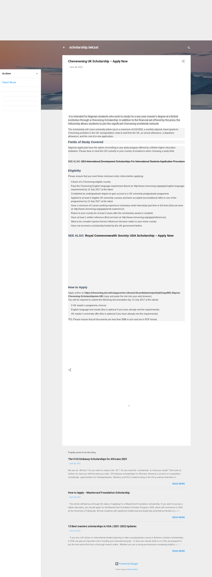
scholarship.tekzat (83, 47)
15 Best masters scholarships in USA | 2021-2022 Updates (102, 526)
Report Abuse (9, 82)
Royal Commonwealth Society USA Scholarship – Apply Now (129, 235)
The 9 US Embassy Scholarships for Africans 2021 (97, 459)
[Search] (189, 48)
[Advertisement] (86, 20)
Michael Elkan (133, 569)
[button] (183, 61)
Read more (178, 483)
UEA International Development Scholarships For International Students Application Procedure (133, 161)
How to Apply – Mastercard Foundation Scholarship (99, 492)
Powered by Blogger (128, 563)
